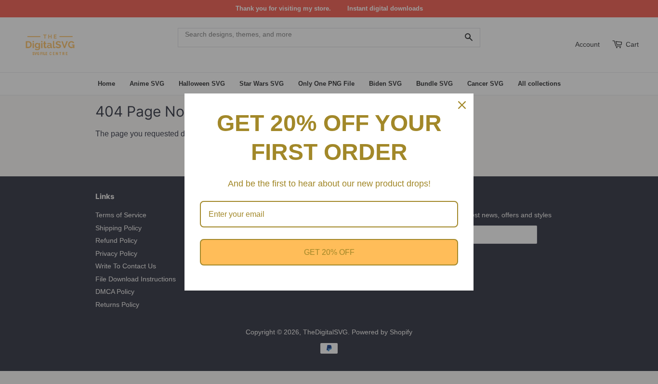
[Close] (462, 105)
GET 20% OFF (329, 252)
